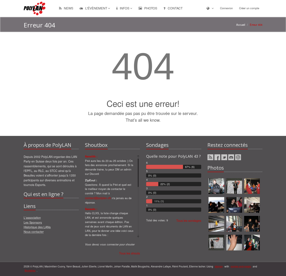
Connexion (226, 8)
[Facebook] (217, 157)
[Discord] (231, 157)
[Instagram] (238, 157)
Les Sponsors (33, 222)
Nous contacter (34, 232)
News (68, 8)
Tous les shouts (129, 253)
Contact (175, 8)
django (219, 266)
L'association (32, 217)
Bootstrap (30, 270)
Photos (150, 8)
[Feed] (210, 157)
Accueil (240, 25)
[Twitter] (224, 157)
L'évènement (96, 8)
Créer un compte (249, 8)
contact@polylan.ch (98, 198)
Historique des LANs (37, 227)
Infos (124, 8)
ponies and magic (241, 266)
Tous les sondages (188, 220)
